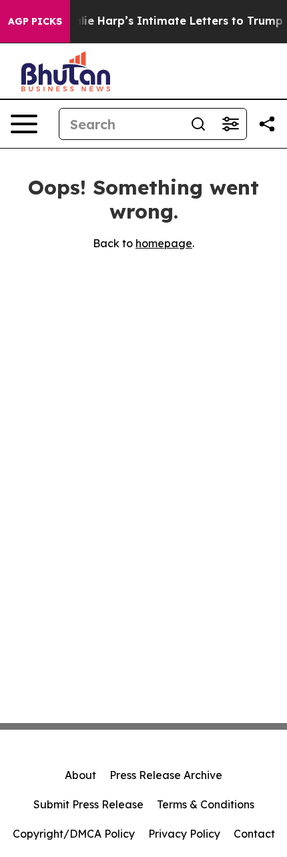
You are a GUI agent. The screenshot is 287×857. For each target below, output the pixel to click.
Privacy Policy (184, 833)
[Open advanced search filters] (230, 124)
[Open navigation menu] (24, 124)
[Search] (198, 124)
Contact (254, 833)
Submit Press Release (88, 804)
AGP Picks (35, 21)
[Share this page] (267, 124)
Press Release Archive (165, 775)
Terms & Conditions (205, 804)
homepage (163, 243)
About (80, 775)
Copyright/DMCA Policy (74, 833)
